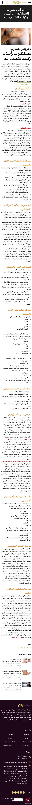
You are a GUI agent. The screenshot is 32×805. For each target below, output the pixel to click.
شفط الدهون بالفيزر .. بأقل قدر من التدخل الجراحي (11, 684)
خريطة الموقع (9, 741)
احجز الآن (10, 738)
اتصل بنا (11, 734)
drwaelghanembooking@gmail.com (16, 762)
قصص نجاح (25, 741)
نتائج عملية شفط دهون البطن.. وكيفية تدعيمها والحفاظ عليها (12, 672)
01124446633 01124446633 (22, 757)
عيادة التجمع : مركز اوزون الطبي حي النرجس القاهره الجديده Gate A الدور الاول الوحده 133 (16, 781)
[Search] (6, 2)
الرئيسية (26, 734)
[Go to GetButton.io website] (28, 803)
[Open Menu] (29, 2)
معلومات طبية (25, 745)
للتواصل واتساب (24, 84)
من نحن (27, 738)
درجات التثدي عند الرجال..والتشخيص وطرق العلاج (11, 660)
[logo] (19, 2)
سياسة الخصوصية (8, 745)
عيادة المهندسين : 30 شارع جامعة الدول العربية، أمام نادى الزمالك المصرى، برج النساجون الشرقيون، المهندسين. (15, 773)
